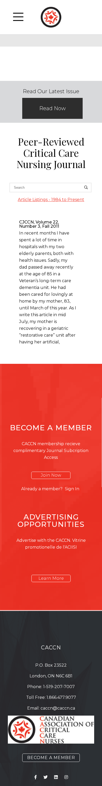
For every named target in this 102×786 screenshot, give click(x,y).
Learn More (51, 578)
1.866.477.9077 (61, 697)
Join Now (51, 475)
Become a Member (51, 757)
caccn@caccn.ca (58, 708)
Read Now (52, 108)
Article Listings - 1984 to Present (51, 199)
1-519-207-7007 (59, 686)
